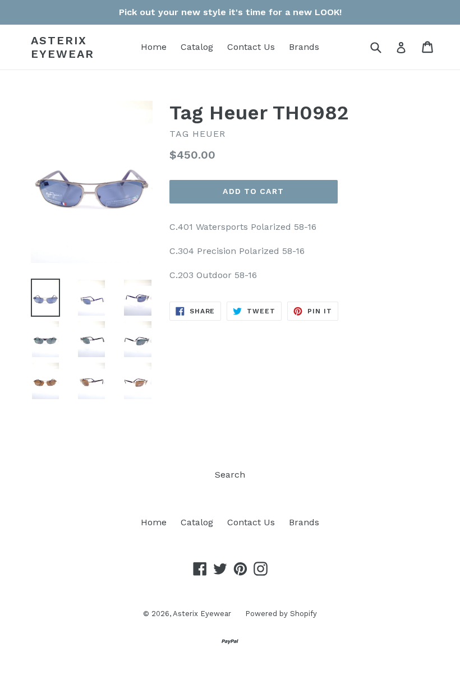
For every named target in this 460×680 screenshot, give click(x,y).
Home (154, 46)
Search (230, 474)
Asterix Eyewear (62, 47)
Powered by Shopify (281, 613)
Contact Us (251, 46)
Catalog (197, 46)
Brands (304, 46)
